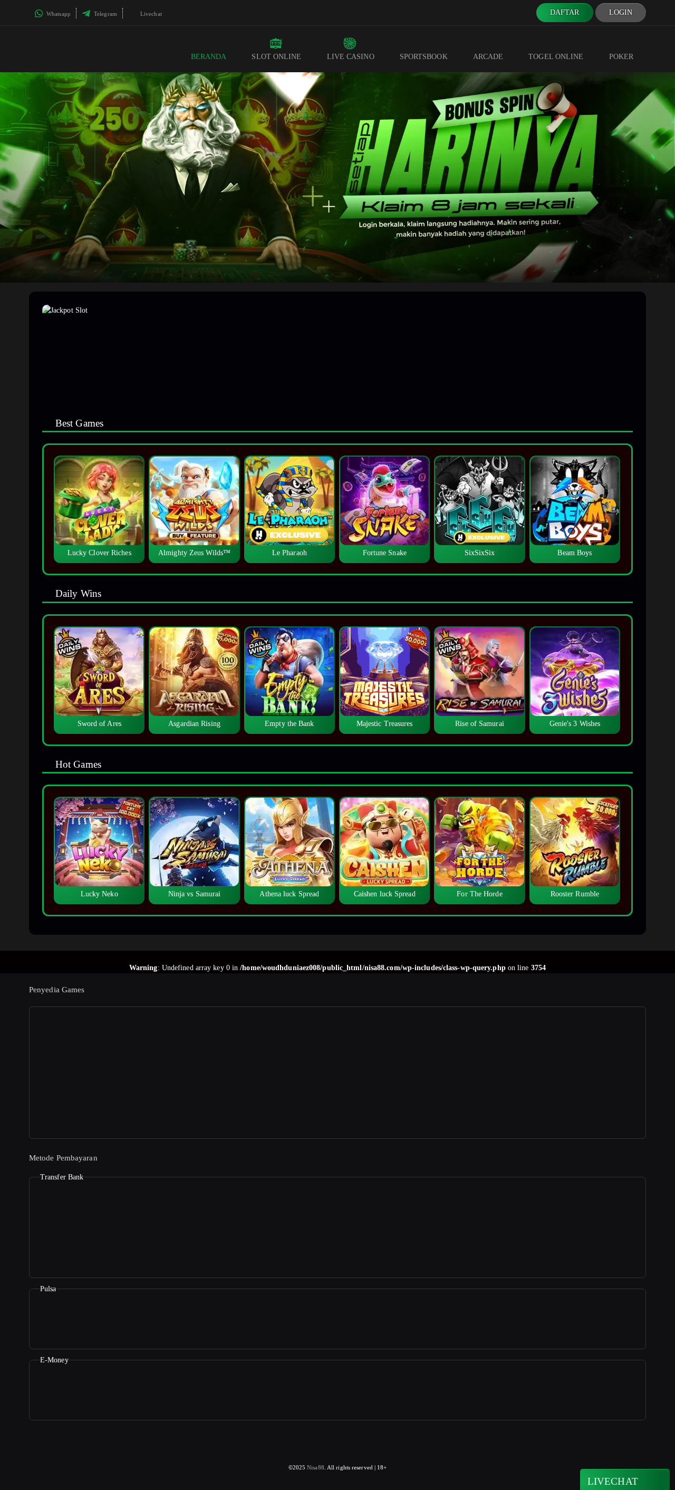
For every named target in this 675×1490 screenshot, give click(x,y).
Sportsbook (424, 57)
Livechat (150, 14)
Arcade (488, 57)
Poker (621, 57)
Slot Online (276, 57)
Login (621, 12)
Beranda (209, 57)
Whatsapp (58, 14)
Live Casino (350, 57)
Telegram (104, 14)
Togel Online (555, 57)
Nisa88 (315, 1467)
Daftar (565, 12)
